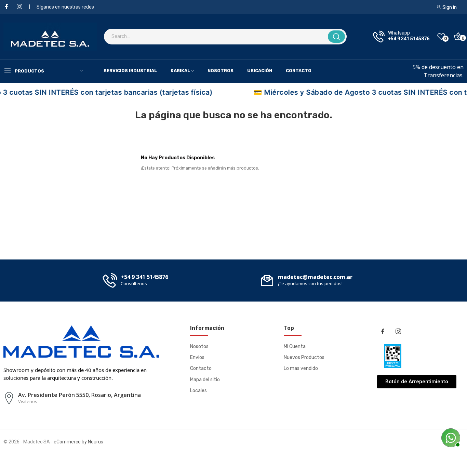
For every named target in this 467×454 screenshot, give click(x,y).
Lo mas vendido (301, 368)
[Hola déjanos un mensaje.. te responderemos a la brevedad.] (450, 437)
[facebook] (6, 6)
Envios (197, 357)
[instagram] (19, 6)
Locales (198, 390)
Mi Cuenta (295, 346)
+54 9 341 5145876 (408, 38)
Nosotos (199, 346)
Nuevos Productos (304, 357)
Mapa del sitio (205, 380)
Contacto (201, 368)
